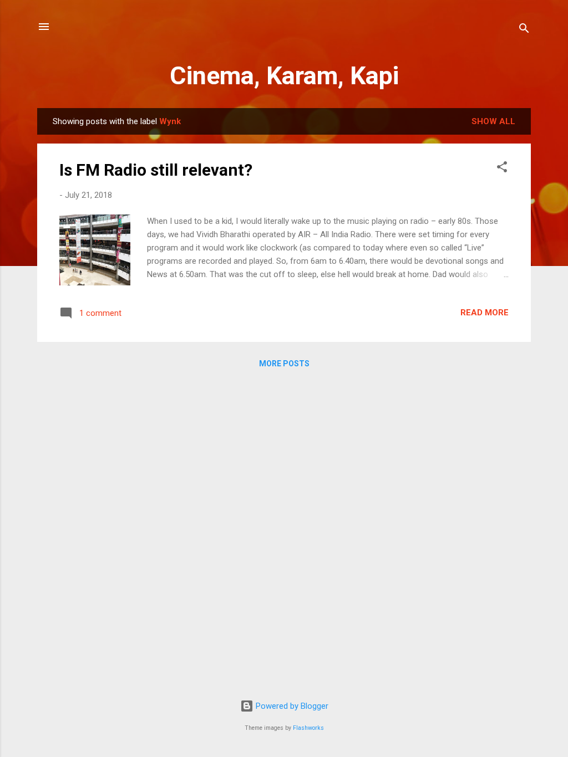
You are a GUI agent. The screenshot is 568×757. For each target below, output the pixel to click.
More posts (284, 363)
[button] (502, 168)
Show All (493, 121)
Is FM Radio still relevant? (155, 170)
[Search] (524, 30)
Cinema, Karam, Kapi (284, 75)
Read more (484, 313)
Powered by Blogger (290, 706)
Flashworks (308, 728)
